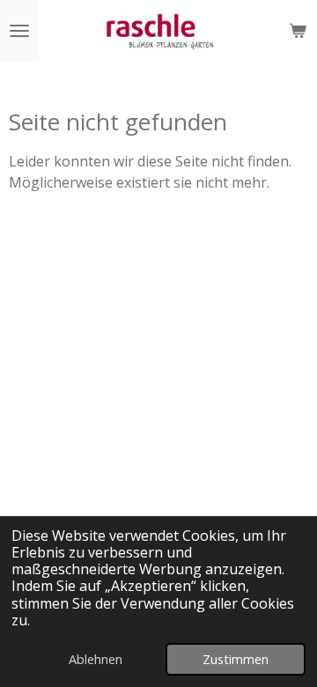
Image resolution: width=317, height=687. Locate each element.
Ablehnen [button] (95, 659)
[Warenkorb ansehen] (297, 31)
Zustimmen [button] (236, 659)
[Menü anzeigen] (19, 31)
